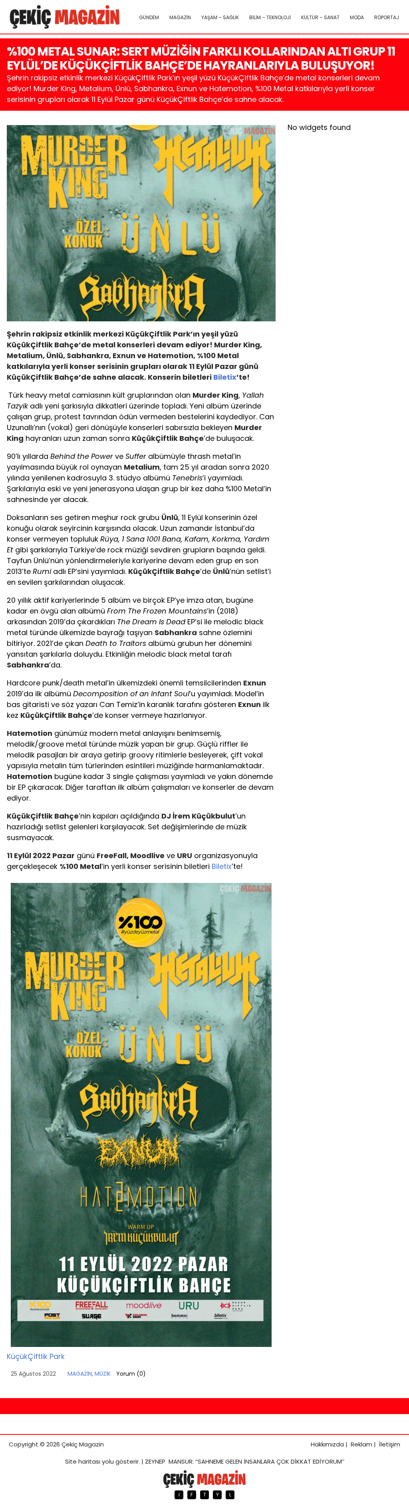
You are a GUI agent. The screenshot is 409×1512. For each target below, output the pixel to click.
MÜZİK (103, 1374)
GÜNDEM (149, 17)
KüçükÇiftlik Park (36, 1356)
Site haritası (82, 1461)
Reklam (361, 1444)
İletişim (389, 1444)
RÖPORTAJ (386, 17)
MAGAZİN (180, 17)
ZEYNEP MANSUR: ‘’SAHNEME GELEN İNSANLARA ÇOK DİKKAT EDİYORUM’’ (244, 1461)
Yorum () (131, 1374)
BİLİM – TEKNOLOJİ (270, 17)
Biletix (224, 377)
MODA (357, 17)
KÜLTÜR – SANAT (320, 17)
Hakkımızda (327, 1444)
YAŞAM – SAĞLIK (220, 17)
